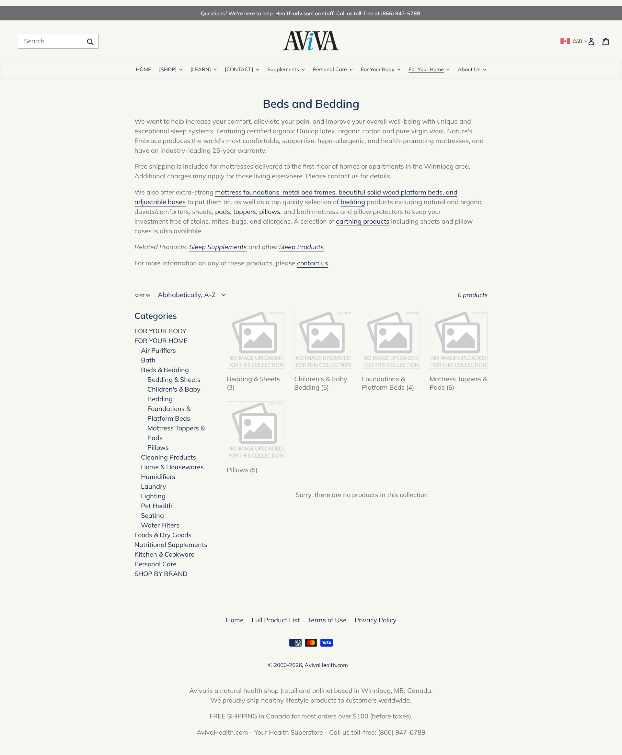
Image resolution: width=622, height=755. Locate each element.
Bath (148, 360)
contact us (312, 263)
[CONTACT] (239, 69)
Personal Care (330, 69)
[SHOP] (168, 69)
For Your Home (426, 69)
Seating (152, 515)
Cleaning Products (168, 457)
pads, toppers (235, 211)
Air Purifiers (158, 350)
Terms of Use (327, 620)
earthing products (362, 221)
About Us (469, 69)
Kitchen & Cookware (164, 554)
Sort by (142, 295)
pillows (269, 211)
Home (235, 620)
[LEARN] (200, 69)
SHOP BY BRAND (161, 574)
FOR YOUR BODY (160, 331)
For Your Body (378, 69)
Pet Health (157, 506)
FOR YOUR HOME (161, 341)
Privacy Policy (376, 620)
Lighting (153, 496)
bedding (352, 202)
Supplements (283, 69)
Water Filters (160, 525)
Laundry (153, 486)
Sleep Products (301, 247)
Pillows (158, 447)
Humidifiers (158, 476)
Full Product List (276, 620)
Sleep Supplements (218, 247)
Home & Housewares (172, 467)
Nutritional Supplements (170, 544)
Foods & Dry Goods (162, 535)
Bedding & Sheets (174, 379)
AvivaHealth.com (326, 664)
